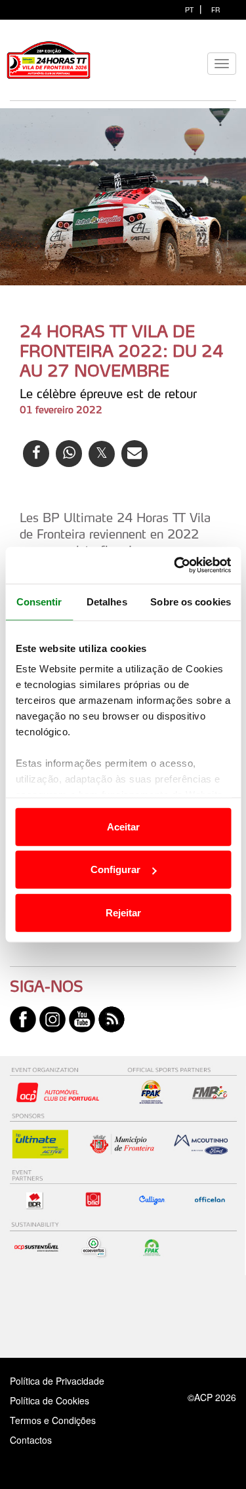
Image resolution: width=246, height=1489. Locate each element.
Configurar (115, 869)
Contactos (44, 1439)
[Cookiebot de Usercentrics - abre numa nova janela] (175, 565)
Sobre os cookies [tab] (190, 601)
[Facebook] (23, 1018)
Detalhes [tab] (107, 601)
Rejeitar (123, 912)
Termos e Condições (53, 1420)
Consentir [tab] (39, 601)
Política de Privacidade (57, 1380)
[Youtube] (82, 1018)
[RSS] (111, 1018)
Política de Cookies (49, 1400)
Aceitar (123, 826)
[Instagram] (52, 1018)
